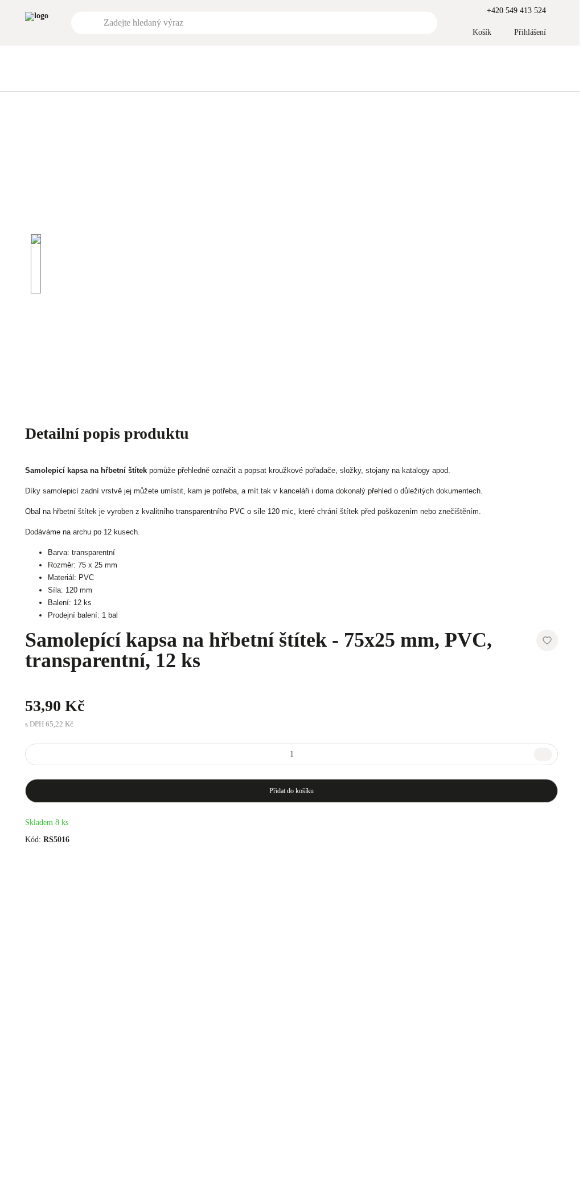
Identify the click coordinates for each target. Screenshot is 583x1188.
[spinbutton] (291, 754)
